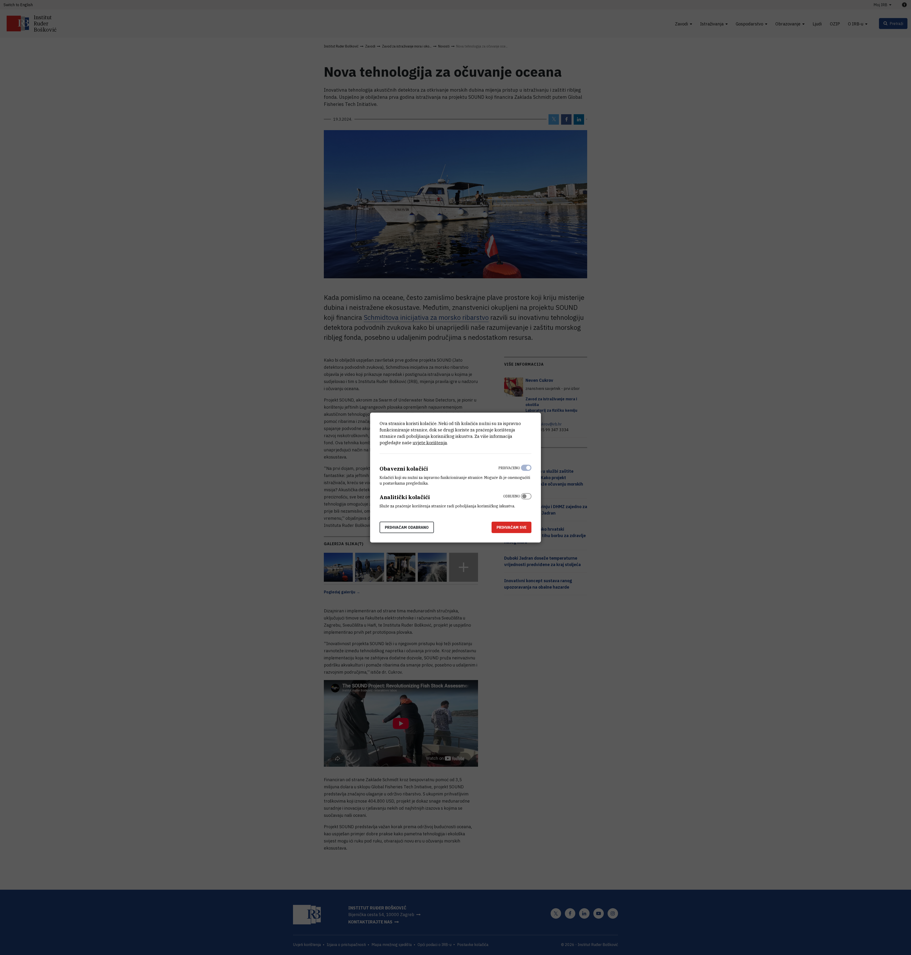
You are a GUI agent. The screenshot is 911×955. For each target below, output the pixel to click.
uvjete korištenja (430, 442)
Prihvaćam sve (511, 527)
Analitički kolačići (405, 497)
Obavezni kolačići (404, 468)
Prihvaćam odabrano (407, 527)
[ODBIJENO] (526, 500)
